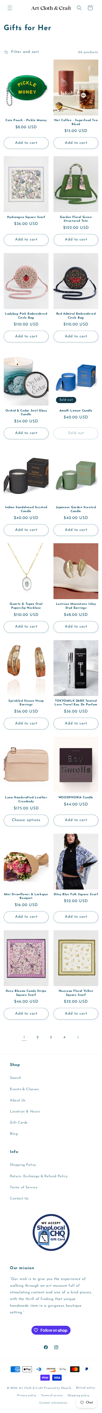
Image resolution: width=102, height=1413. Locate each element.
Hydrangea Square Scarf (26, 217)
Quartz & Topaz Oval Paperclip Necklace (26, 606)
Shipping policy (78, 1395)
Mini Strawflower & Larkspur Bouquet (26, 896)
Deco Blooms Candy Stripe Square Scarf (26, 993)
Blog (14, 1134)
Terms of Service (24, 1187)
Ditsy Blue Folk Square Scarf (76, 894)
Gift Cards (19, 1123)
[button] (9, 7)
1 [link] (24, 1037)
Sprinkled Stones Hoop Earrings (26, 702)
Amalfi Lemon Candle (75, 410)
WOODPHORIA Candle (75, 797)
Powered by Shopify (57, 1388)
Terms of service (52, 1395)
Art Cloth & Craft (31, 1388)
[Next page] (77, 1037)
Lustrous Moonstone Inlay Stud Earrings (76, 606)
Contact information (53, 1403)
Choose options (26, 820)
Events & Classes (24, 1089)
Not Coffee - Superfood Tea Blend (76, 122)
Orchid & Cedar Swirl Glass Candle (26, 412)
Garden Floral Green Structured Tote (76, 219)
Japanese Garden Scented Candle (76, 509)
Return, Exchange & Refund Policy (39, 1176)
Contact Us (19, 1198)
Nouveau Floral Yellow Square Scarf (76, 993)
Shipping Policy (23, 1165)
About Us (18, 1100)
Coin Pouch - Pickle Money (26, 120)
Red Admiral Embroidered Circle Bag (76, 315)
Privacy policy (26, 1395)
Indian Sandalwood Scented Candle (26, 509)
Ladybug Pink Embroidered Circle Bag (26, 315)
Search (15, 1078)
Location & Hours (25, 1111)
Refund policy (85, 1388)
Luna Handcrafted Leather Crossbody (26, 799)
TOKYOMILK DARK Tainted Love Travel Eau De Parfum (75, 702)
